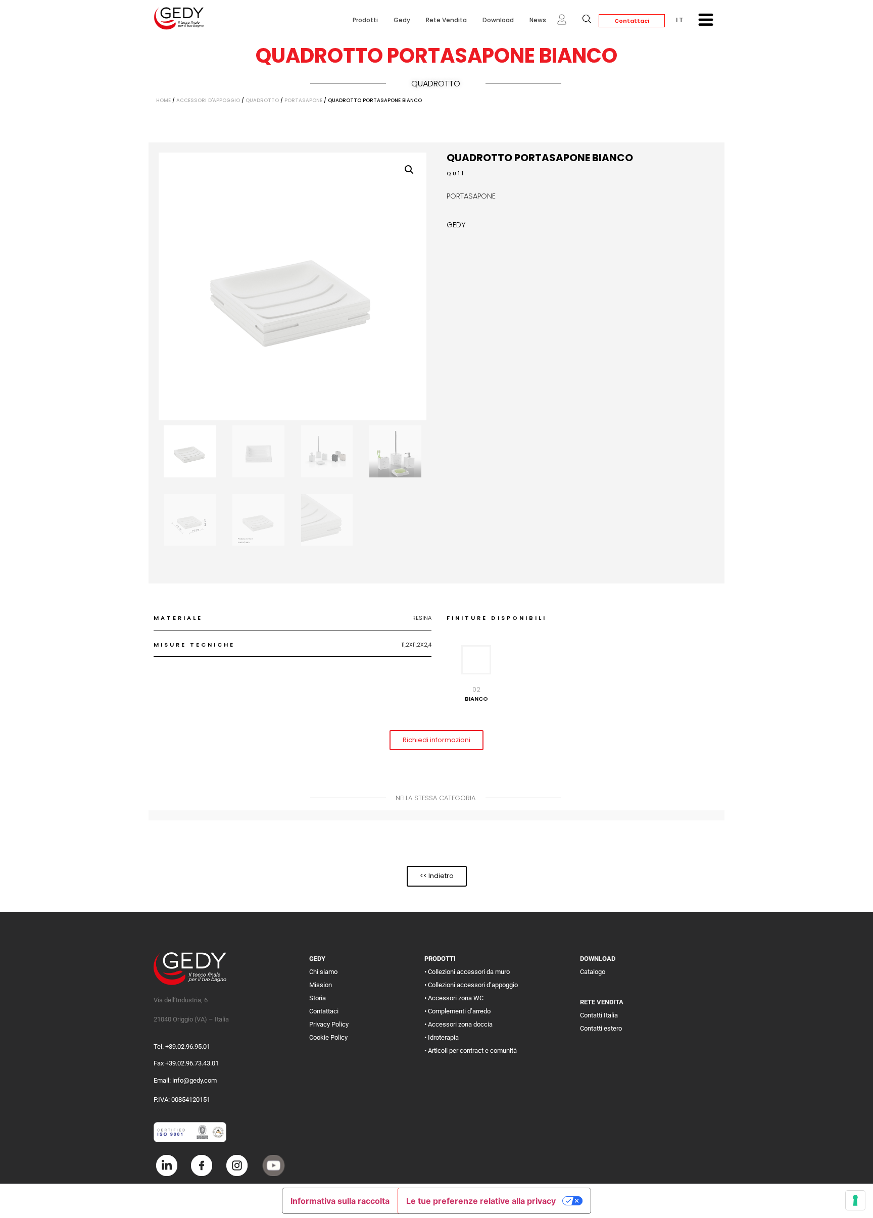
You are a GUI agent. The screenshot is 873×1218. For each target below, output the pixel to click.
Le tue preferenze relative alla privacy (481, 1201)
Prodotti (365, 20)
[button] (409, 170)
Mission (320, 985)
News (537, 20)
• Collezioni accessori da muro (467, 972)
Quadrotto (435, 83)
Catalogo (592, 972)
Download (498, 20)
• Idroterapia (441, 1037)
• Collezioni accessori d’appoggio (471, 985)
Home (163, 100)
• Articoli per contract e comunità (470, 1050)
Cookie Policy (328, 1037)
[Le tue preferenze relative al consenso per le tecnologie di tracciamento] (855, 1200)
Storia (317, 998)
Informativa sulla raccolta (340, 1201)
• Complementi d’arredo (457, 1011)
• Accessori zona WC (453, 998)
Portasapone (303, 100)
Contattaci (631, 21)
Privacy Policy (329, 1024)
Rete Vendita (446, 20)
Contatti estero (601, 1028)
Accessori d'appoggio (208, 100)
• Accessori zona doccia (458, 1024)
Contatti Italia (599, 1015)
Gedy (402, 20)
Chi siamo (323, 972)
